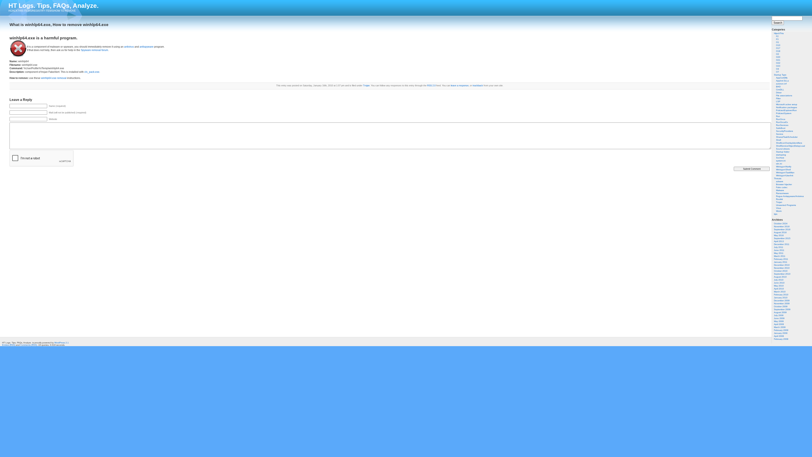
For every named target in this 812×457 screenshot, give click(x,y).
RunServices (782, 125)
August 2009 (780, 312)
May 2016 (779, 235)
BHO (778, 86)
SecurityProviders (784, 131)
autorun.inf (781, 84)
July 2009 (778, 315)
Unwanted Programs (786, 205)
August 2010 (780, 277)
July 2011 (778, 247)
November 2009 (782, 303)
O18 (778, 51)
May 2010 (779, 286)
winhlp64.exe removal (53, 78)
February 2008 (781, 339)
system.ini (781, 161)
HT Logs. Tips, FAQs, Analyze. (53, 5)
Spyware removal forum (94, 50)
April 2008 (779, 336)
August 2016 (780, 232)
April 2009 (779, 324)
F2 (777, 36)
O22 (778, 63)
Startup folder (782, 152)
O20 (778, 57)
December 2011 (781, 244)
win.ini (779, 163)
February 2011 (781, 259)
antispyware (147, 46)
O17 (778, 48)
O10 (778, 45)
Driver (779, 92)
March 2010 (780, 291)
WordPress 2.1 (61, 342)
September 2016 (782, 229)
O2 (777, 54)
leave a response (460, 85)
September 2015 (782, 238)
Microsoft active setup (786, 104)
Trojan (779, 202)
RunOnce (780, 119)
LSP (778, 101)
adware (779, 181)
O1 (777, 42)
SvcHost (780, 158)
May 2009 (779, 321)
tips (775, 214)
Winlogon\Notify (783, 166)
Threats (777, 178)
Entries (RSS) (8, 345)
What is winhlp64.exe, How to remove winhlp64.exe (59, 24)
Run (778, 116)
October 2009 (780, 306)
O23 (778, 66)
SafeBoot (780, 128)
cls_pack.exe (91, 71)
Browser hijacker (784, 184)
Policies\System (783, 113)
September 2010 (782, 274)
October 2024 (780, 223)
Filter (778, 98)
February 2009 (781, 330)
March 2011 (779, 256)
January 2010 (780, 297)
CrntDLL (780, 89)
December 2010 (782, 265)
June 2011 (779, 250)
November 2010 (782, 268)
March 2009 (780, 327)
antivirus (129, 46)
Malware (780, 190)
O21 (778, 60)
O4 (777, 69)
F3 (777, 39)
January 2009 (780, 333)
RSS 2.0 (431, 85)
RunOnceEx (782, 122)
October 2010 (780, 271)
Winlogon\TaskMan (785, 172)
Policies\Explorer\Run (786, 110)
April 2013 (779, 241)
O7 (777, 72)
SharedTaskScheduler (787, 137)
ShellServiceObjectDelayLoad (790, 146)
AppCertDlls (781, 78)
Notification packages (786, 107)
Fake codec (781, 187)
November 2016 (782, 226)
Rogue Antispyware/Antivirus (790, 196)
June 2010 (779, 283)
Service (779, 134)
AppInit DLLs (782, 81)
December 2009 (782, 300)
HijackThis (779, 33)
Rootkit (779, 199)
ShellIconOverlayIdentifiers (789, 143)
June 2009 (779, 318)
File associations (784, 95)
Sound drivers (783, 149)
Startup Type (780, 75)
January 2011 (780, 262)
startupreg (781, 155)
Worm (779, 211)
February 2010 (781, 294)
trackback (478, 85)
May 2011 (778, 253)
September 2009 (782, 309)
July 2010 (778, 280)
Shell (778, 140)
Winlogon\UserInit (784, 175)
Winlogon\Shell (783, 169)
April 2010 (779, 289)
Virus (778, 208)
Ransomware (782, 193)
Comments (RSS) (28, 345)
